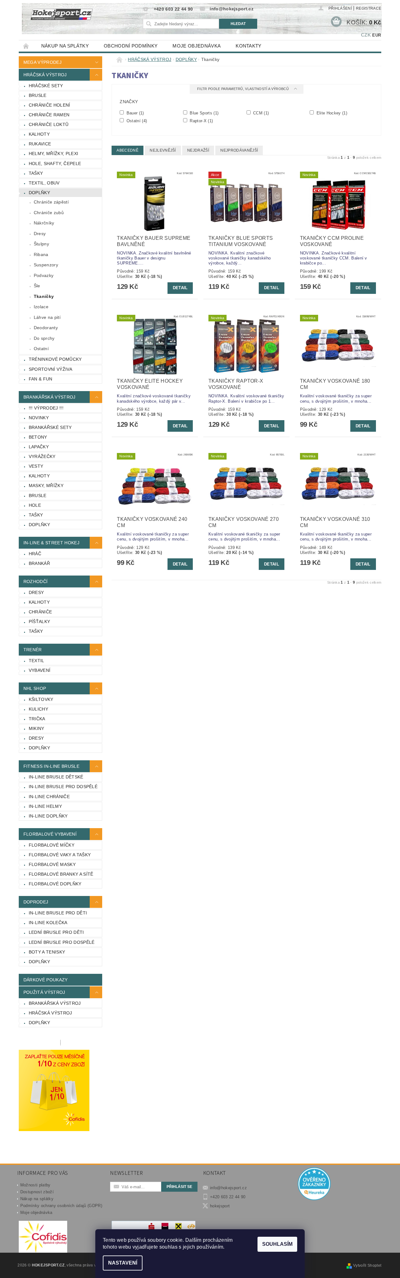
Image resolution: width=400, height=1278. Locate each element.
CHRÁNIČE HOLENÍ (49, 105)
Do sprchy (44, 338)
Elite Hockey (331, 113)
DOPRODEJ (35, 901)
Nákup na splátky (65, 45)
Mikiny (36, 728)
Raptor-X (200, 120)
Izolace (41, 306)
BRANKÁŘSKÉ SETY (50, 427)
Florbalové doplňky (55, 883)
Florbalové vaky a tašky (60, 854)
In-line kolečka (48, 922)
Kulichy (38, 709)
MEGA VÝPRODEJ (42, 62)
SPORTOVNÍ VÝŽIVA (50, 369)
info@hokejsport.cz (228, 1187)
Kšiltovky (41, 699)
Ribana (41, 254)
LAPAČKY (39, 446)
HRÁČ (35, 553)
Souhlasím (277, 1244)
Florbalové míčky (51, 845)
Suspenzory (46, 264)
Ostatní (41, 348)
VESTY (36, 466)
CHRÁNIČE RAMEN (49, 114)
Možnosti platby (35, 1185)
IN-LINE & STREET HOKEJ (51, 542)
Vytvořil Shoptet (367, 1265)
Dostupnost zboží (37, 1192)
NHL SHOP (34, 688)
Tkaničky (44, 296)
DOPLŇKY (39, 192)
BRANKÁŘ (39, 563)
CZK (366, 35)
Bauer (134, 113)
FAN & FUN (40, 378)
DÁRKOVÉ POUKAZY (45, 979)
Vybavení (40, 670)
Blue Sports (203, 113)
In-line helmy (45, 806)
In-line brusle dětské (56, 776)
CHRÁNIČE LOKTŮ (48, 124)
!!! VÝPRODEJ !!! (46, 407)
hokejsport (220, 1206)
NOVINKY (39, 417)
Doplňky (39, 747)
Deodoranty (46, 327)
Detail (180, 287)
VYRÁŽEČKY (42, 456)
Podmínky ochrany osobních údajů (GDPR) (61, 1205)
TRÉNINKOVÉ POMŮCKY (55, 359)
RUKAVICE (40, 143)
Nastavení (122, 1262)
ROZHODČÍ (35, 581)
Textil (36, 660)
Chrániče (40, 611)
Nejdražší (198, 150)
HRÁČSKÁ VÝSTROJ (45, 74)
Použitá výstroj (44, 992)
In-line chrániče (49, 796)
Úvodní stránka (26, 45)
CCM (260, 113)
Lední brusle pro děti (56, 932)
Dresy (40, 233)
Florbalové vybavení (50, 834)
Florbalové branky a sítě (61, 874)
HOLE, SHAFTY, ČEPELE (55, 163)
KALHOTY (39, 134)
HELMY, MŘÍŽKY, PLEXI (53, 153)
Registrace (368, 8)
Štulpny (41, 243)
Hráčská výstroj (50, 1012)
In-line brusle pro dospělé (63, 786)
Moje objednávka (196, 45)
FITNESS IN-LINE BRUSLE (51, 766)
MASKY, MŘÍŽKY (46, 485)
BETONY (38, 437)
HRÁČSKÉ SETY (46, 85)
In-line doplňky (48, 815)
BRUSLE (38, 95)
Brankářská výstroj (55, 1003)
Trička (37, 718)
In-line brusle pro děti (58, 912)
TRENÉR (32, 649)
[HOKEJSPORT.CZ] (65, 18)
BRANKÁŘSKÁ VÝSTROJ (49, 397)
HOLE (35, 505)
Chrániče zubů (49, 212)
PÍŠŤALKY (39, 621)
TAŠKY (36, 173)
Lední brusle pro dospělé (62, 942)
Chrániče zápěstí (51, 201)
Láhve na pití (47, 317)
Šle (37, 285)
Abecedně (127, 150)
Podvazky (44, 275)
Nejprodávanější (239, 150)
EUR (376, 35)
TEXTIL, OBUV (44, 182)
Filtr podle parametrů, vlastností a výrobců (243, 89)
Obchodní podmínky (131, 45)
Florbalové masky (52, 864)
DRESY (36, 592)
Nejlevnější (163, 150)
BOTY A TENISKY (47, 951)
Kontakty (249, 45)
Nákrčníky (44, 222)
